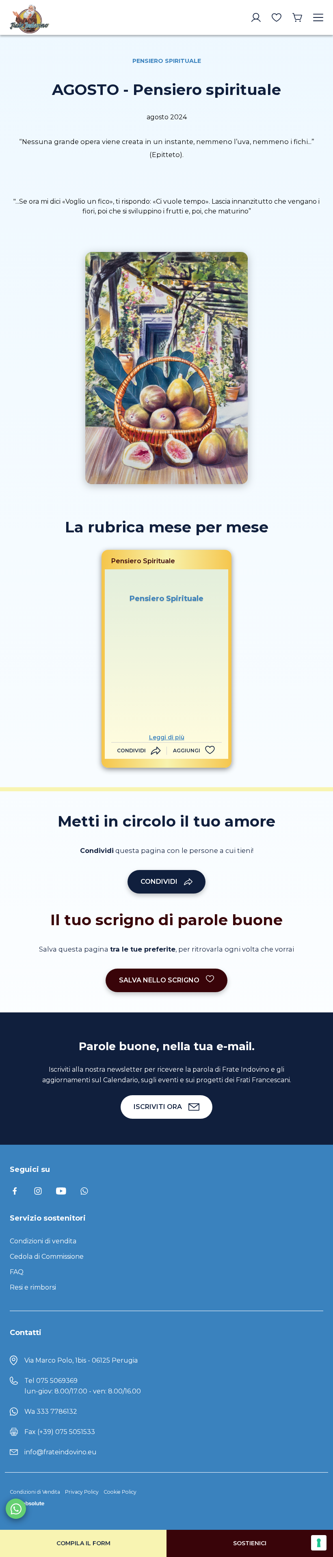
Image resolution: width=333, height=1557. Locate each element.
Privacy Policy (82, 1492)
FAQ (17, 1272)
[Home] (46, 17)
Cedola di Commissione (47, 1256)
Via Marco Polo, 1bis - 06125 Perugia (81, 1360)
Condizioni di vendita (43, 1241)
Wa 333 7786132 (50, 1411)
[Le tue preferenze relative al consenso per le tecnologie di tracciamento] (319, 1543)
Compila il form (83, 1543)
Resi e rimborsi (33, 1287)
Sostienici (249, 1543)
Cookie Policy (120, 1492)
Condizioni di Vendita (35, 1492)
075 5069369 (57, 1381)
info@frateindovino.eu (60, 1452)
